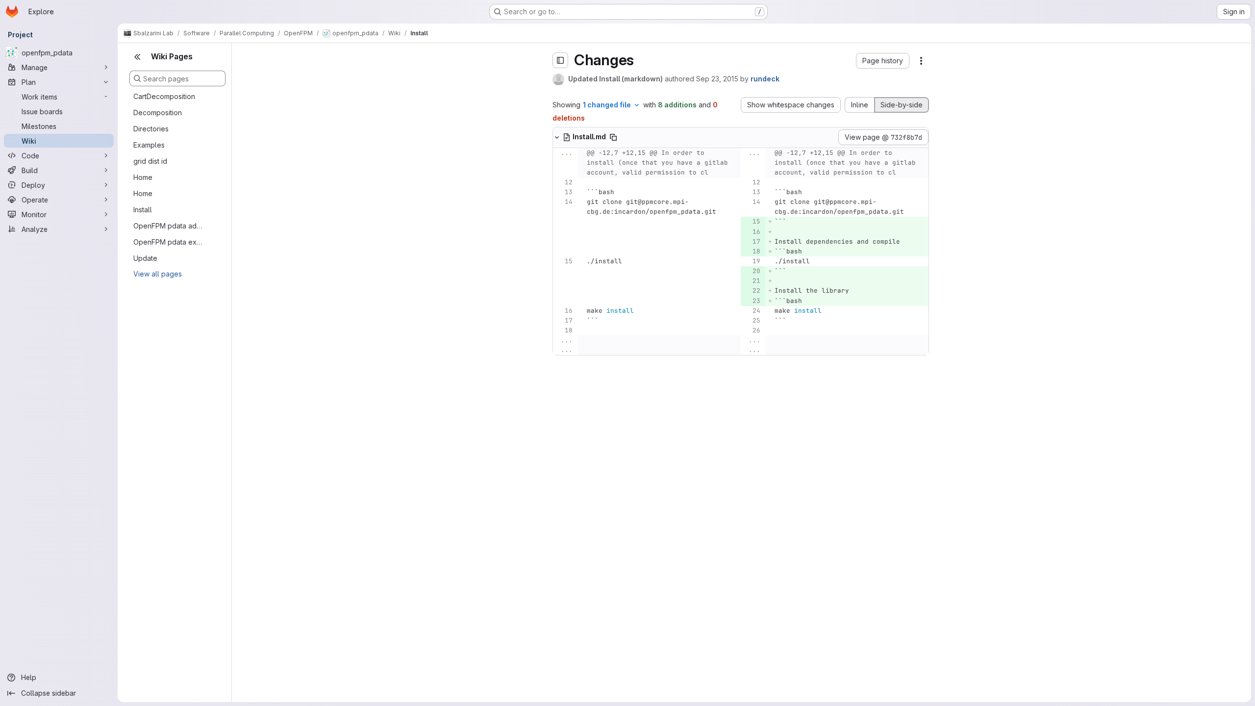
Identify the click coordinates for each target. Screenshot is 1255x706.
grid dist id (150, 161)
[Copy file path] (613, 137)
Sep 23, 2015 (717, 79)
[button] (882, 61)
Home (142, 177)
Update (145, 258)
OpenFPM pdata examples (169, 242)
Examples (149, 145)
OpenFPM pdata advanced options (169, 226)
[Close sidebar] (137, 57)
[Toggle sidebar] (560, 60)
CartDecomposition (164, 96)
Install (142, 209)
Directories (151, 129)
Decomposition (157, 112)
